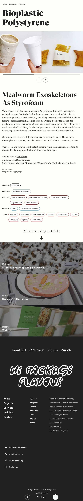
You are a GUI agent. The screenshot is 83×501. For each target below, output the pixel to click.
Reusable (13, 214)
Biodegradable (38, 214)
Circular (51, 214)
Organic (74, 214)
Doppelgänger (23, 160)
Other (14, 208)
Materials (12, 4)
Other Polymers (31, 203)
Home (5, 4)
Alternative (25, 214)
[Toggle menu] (55, 497)
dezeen (10, 169)
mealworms (7, 124)
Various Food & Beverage (29, 208)
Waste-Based (37, 220)
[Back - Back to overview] (27, 497)
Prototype (15, 185)
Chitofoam (22, 156)
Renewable (14, 220)
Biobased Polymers (18, 197)
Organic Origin (16, 203)
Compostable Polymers (59, 197)
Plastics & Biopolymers (21, 191)
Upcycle (25, 220)
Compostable (62, 214)
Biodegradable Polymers (38, 197)
